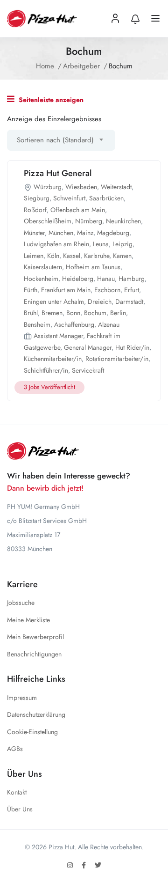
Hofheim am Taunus (93, 267)
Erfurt (131, 289)
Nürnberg (88, 221)
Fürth (30, 289)
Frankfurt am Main (66, 289)
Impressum (22, 697)
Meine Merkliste (28, 620)
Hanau (106, 278)
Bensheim (37, 324)
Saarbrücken (106, 198)
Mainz (85, 232)
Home (45, 66)
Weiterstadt (116, 186)
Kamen (122, 255)
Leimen (33, 255)
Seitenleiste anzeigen (50, 99)
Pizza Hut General (57, 173)
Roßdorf (35, 209)
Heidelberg (77, 278)
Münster (34, 232)
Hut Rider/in (132, 347)
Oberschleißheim (47, 221)
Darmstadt (129, 301)
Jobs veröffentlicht (49, 387)
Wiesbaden (81, 186)
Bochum (95, 312)
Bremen (52, 312)
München (61, 232)
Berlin (118, 312)
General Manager (88, 347)
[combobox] (61, 140)
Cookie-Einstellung (32, 731)
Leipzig (122, 244)
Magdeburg (113, 232)
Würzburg (48, 186)
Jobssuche (21, 602)
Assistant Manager (58, 335)
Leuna (101, 244)
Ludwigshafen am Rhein (56, 244)
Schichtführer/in (46, 370)
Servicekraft (88, 370)
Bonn (73, 312)
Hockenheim (41, 278)
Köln (53, 255)
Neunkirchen (123, 221)
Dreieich (100, 301)
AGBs (15, 748)
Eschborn (107, 289)
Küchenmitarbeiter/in (53, 358)
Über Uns (20, 809)
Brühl (31, 312)
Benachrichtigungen (34, 654)
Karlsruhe (96, 255)
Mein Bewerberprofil (35, 636)
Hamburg (132, 278)
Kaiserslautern (43, 267)
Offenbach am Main (77, 209)
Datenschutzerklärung (36, 714)
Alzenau (108, 324)
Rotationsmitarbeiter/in (116, 358)
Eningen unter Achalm (54, 301)
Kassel (71, 255)
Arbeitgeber (81, 66)
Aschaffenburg (74, 324)
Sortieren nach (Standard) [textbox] (55, 140)
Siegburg (36, 198)
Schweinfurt (69, 198)
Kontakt (17, 792)
